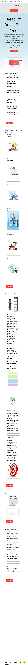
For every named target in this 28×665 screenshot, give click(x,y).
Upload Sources (13, 498)
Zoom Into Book (13, 500)
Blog (19, 1)
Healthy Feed (13, 496)
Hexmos (7, 664)
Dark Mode (12, 505)
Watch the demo (14, 62)
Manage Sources (13, 503)
